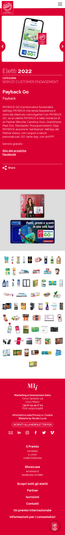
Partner (32, 490)
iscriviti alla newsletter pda (32, 424)
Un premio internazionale (33, 510)
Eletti (17, 70)
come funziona (32, 458)
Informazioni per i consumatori (32, 516)
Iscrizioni (32, 497)
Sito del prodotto (14, 150)
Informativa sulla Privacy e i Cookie (32, 415)
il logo (32, 455)
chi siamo (32, 451)
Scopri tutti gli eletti (32, 483)
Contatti (32, 503)
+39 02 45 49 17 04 (32, 405)
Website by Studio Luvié (32, 418)
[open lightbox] (32, 206)
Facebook (9, 154)
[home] (7, 7)
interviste (32, 471)
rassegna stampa (32, 475)
